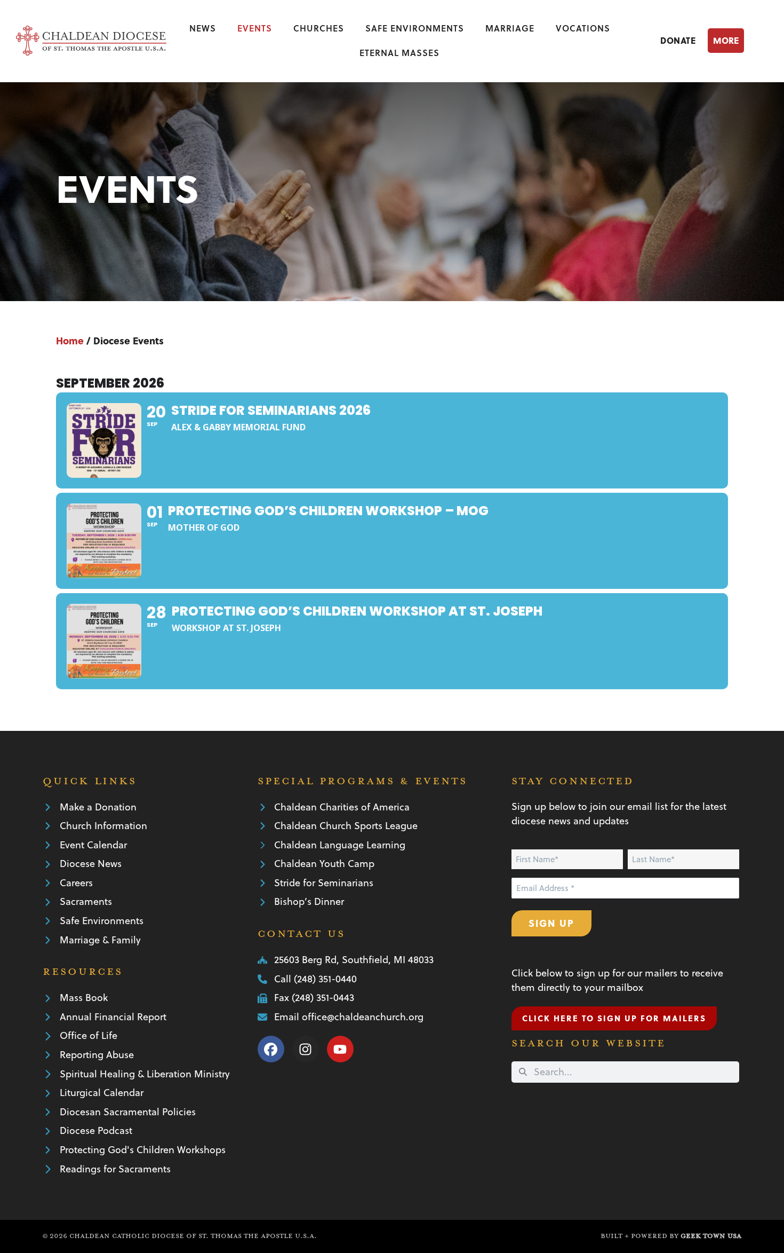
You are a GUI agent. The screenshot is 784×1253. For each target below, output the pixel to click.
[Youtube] (340, 1049)
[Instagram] (305, 1049)
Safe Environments (414, 28)
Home (70, 340)
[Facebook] (271, 1049)
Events (254, 28)
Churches (318, 28)
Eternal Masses (399, 52)
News (202, 28)
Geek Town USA (711, 1236)
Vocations (583, 28)
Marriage (509, 28)
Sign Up (551, 923)
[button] (738, 40)
